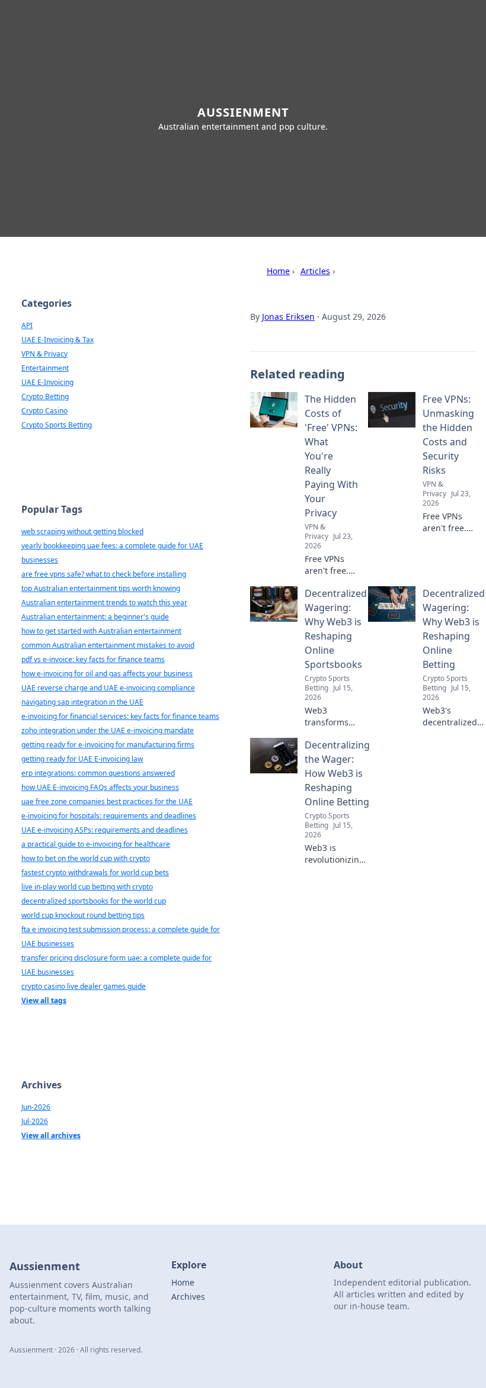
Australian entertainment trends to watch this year (104, 602)
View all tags (43, 1000)
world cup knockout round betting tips (83, 915)
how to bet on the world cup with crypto (85, 858)
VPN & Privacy (44, 354)
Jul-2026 (34, 1121)
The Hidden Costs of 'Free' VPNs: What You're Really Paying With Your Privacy (331, 456)
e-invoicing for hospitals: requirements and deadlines (108, 816)
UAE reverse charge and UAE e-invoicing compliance (108, 688)
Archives (188, 1296)
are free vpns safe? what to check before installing (103, 574)
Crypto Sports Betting (56, 425)
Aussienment (243, 112)
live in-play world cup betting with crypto (87, 887)
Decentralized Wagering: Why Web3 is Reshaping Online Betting (454, 629)
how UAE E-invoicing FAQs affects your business (100, 787)
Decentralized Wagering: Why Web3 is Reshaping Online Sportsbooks (336, 629)
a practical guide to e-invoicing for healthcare (95, 844)
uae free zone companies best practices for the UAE (107, 801)
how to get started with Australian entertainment (101, 631)
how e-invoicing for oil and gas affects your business (107, 674)
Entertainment (45, 368)
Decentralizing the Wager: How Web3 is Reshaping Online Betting (337, 773)
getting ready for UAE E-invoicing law (82, 759)
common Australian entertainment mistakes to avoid (107, 645)
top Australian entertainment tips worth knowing (100, 588)
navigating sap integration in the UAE (82, 702)
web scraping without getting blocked (82, 531)
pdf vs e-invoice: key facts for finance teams (93, 659)
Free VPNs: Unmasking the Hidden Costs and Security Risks (448, 435)
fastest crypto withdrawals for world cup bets (95, 873)
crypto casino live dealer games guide (83, 986)
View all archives (51, 1135)
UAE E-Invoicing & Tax (57, 340)
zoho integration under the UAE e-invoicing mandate (107, 730)
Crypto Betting (45, 396)
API (27, 325)
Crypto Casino (44, 411)
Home (278, 271)
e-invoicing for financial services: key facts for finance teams (120, 716)
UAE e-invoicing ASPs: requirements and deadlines (104, 830)
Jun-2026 (35, 1107)
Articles (315, 271)
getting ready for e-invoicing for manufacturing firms (107, 745)
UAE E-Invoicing (47, 382)
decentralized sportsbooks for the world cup (93, 901)
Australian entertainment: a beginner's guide (95, 617)
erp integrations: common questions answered (98, 773)
